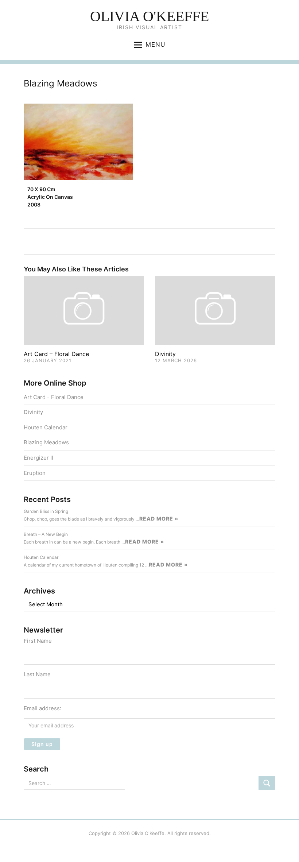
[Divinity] (215, 309)
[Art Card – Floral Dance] (84, 309)
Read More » (158, 518)
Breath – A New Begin (46, 534)
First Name (38, 640)
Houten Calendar (45, 427)
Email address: (42, 708)
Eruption (35, 472)
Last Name (37, 674)
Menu (155, 44)
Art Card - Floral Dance (54, 397)
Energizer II (38, 457)
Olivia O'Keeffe (149, 16)
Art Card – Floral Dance (56, 353)
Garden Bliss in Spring (46, 511)
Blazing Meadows (46, 442)
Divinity (165, 353)
